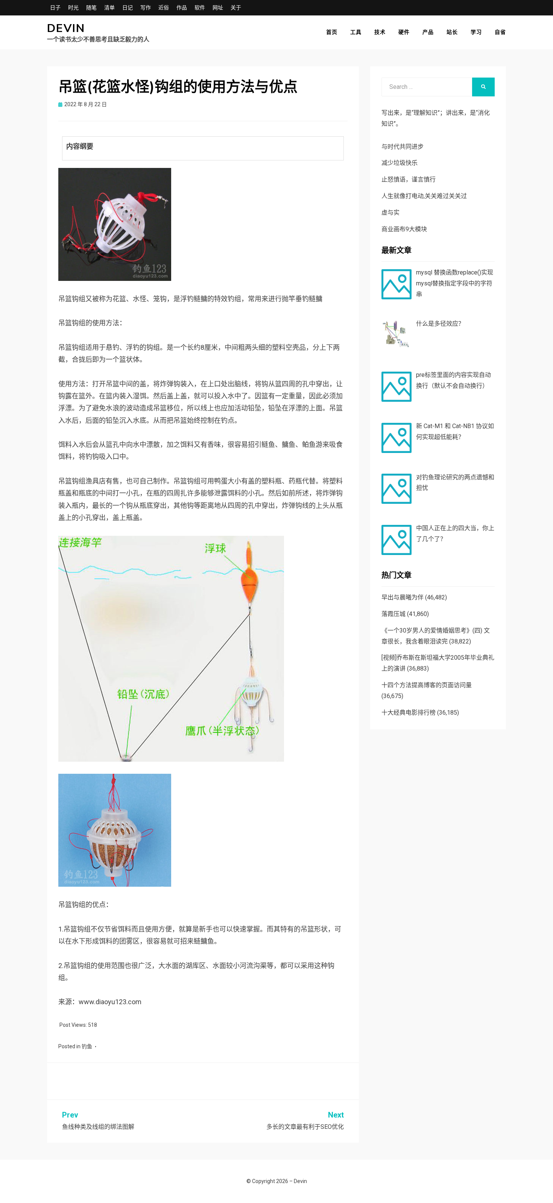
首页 (331, 32)
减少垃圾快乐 (399, 162)
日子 (55, 8)
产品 (428, 32)
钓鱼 (87, 1046)
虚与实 (390, 212)
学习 (476, 32)
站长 (452, 32)
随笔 (91, 8)
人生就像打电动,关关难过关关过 (424, 196)
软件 (199, 8)
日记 (127, 8)
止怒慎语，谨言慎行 (408, 179)
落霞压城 (393, 614)
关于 (236, 8)
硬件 (404, 32)
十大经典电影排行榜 (408, 712)
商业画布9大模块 (404, 229)
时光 (73, 8)
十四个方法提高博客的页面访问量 (426, 685)
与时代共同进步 (402, 146)
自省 (500, 32)
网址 (218, 8)
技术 (380, 32)
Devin (66, 28)
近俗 (163, 8)
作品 (181, 8)
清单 (109, 8)
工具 (356, 32)
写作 (145, 8)
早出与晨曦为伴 (402, 597)
